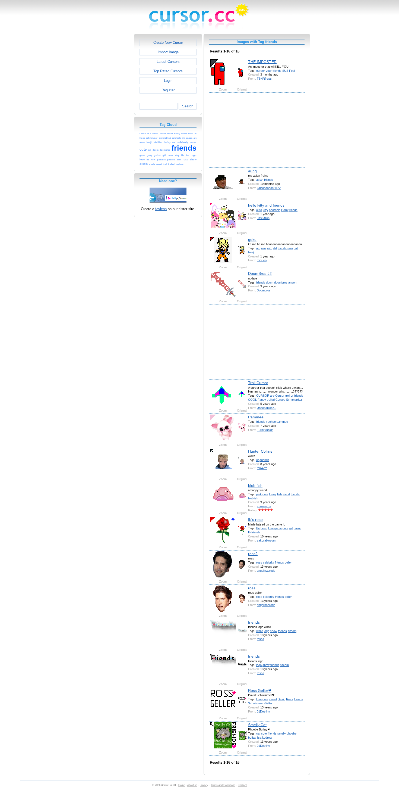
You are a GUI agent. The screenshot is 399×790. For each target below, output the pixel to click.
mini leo (262, 260)
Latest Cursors (168, 62)
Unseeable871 (266, 407)
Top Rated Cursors (168, 71)
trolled (271, 399)
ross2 (253, 554)
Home (181, 785)
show (273, 631)
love (271, 528)
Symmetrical (294, 399)
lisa (259, 737)
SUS (285, 70)
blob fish (255, 485)
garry (297, 528)
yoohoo (271, 421)
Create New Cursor (168, 43)
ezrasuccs (264, 506)
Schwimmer (256, 703)
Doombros (264, 290)
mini (263, 248)
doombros (280, 282)
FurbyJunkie (265, 429)
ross (259, 562)
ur (292, 395)
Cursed (280, 399)
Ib (249, 532)
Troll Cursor (258, 383)
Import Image (168, 52)
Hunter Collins (260, 451)
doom (269, 282)
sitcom (292, 631)
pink (259, 494)
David (281, 699)
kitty (265, 210)
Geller (268, 703)
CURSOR (262, 395)
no (257, 460)
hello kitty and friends (266, 205)
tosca (260, 638)
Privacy (204, 785)
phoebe (291, 733)
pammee (282, 421)
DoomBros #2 (260, 273)
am (258, 248)
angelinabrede (266, 570)
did (275, 248)
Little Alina (263, 218)
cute (259, 210)
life (258, 528)
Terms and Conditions (223, 785)
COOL (252, 399)
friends (277, 70)
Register (168, 90)
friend (286, 494)
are (272, 395)
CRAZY (262, 468)
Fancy (262, 399)
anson (292, 282)
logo (266, 631)
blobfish (253, 498)
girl (291, 528)
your (269, 70)
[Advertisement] (110, 115)
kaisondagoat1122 (269, 187)
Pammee (256, 417)
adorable (274, 210)
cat (258, 733)
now (290, 248)
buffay (252, 737)
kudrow (267, 737)
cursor (260, 70)
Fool (292, 70)
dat (296, 248)
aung (252, 171)
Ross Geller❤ (259, 690)
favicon (161, 209)
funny (272, 494)
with (269, 248)
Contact (242, 785)
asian (259, 179)
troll (287, 395)
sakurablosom (266, 540)
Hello (284, 210)
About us (192, 785)
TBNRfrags (264, 78)
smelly (281, 733)
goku (252, 239)
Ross (289, 699)
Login (168, 81)
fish (279, 494)
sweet (273, 699)
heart (264, 528)
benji (251, 252)
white (259, 631)
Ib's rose (255, 519)
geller (288, 562)
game (278, 528)
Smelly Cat (257, 725)
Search (187, 106)
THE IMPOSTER (262, 62)
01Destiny (263, 711)
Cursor (279, 395)
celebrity (268, 562)
